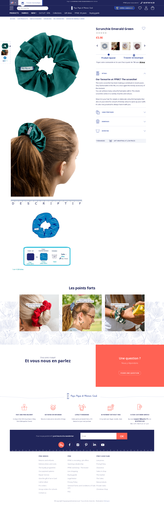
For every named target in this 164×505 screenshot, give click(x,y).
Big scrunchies (59, 19)
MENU (12, 9)
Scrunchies (48, 19)
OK (122, 436)
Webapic (107, 501)
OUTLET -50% (44, 13)
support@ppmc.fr (141, 419)
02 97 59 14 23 (139, 421)
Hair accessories (36, 19)
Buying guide (94, 13)
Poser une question (130, 373)
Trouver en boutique (133, 57)
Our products (22, 19)
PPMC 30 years (81, 13)
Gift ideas (68, 13)
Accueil (12, 19)
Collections (57, 13)
